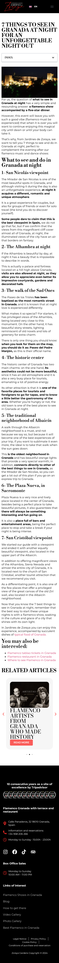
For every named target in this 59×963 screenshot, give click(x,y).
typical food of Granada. (30, 634)
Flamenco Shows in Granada (22, 895)
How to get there (14, 908)
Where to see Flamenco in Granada (32, 660)
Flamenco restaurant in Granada (30, 656)
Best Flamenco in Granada (21, 927)
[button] (51, 6)
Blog (6, 901)
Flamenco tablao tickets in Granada (32, 653)
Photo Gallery (12, 921)
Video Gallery (12, 914)
